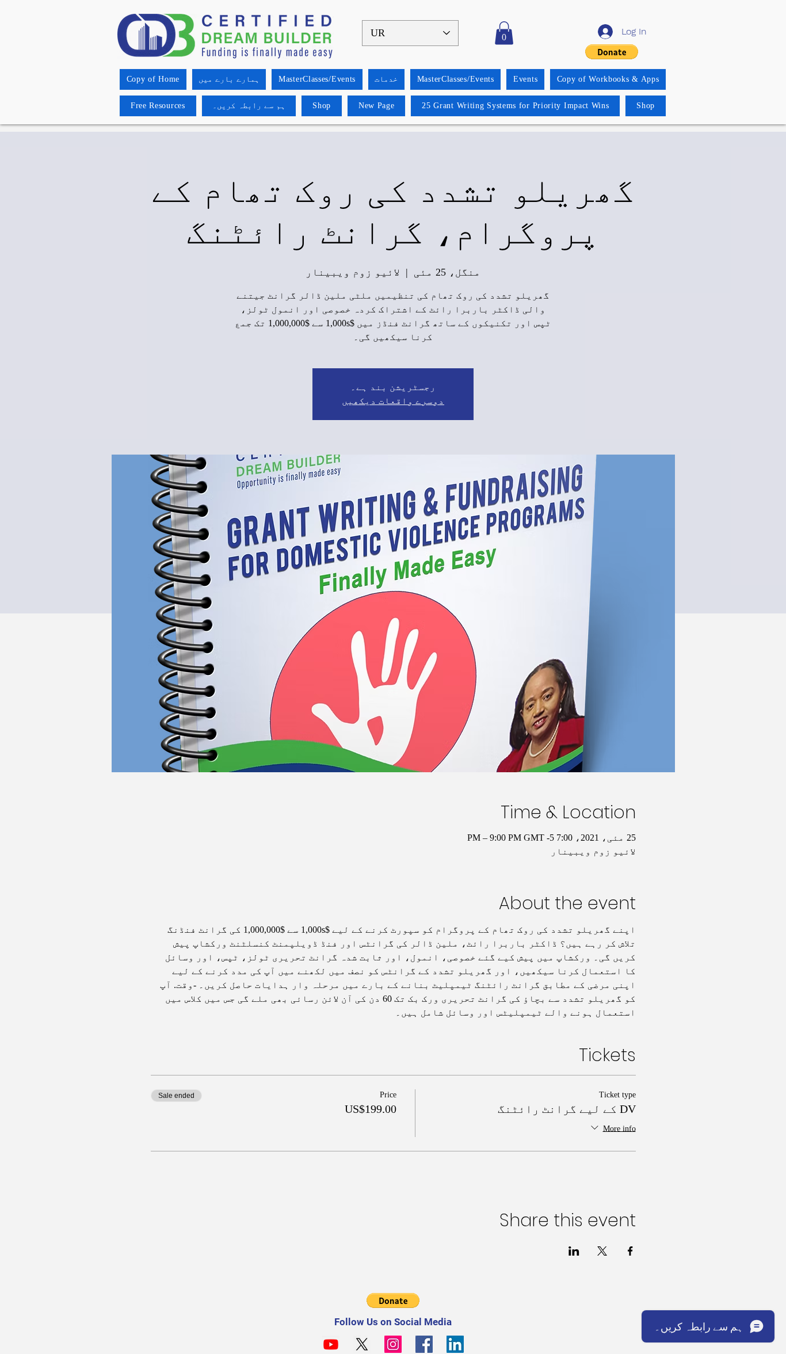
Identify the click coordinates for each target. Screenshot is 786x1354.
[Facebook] (424, 1344)
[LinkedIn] (455, 1344)
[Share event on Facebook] (630, 1251)
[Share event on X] (602, 1251)
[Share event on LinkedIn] (573, 1251)
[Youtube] (330, 1344)
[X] (362, 1344)
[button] (504, 33)
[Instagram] (393, 1344)
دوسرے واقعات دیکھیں (393, 400)
